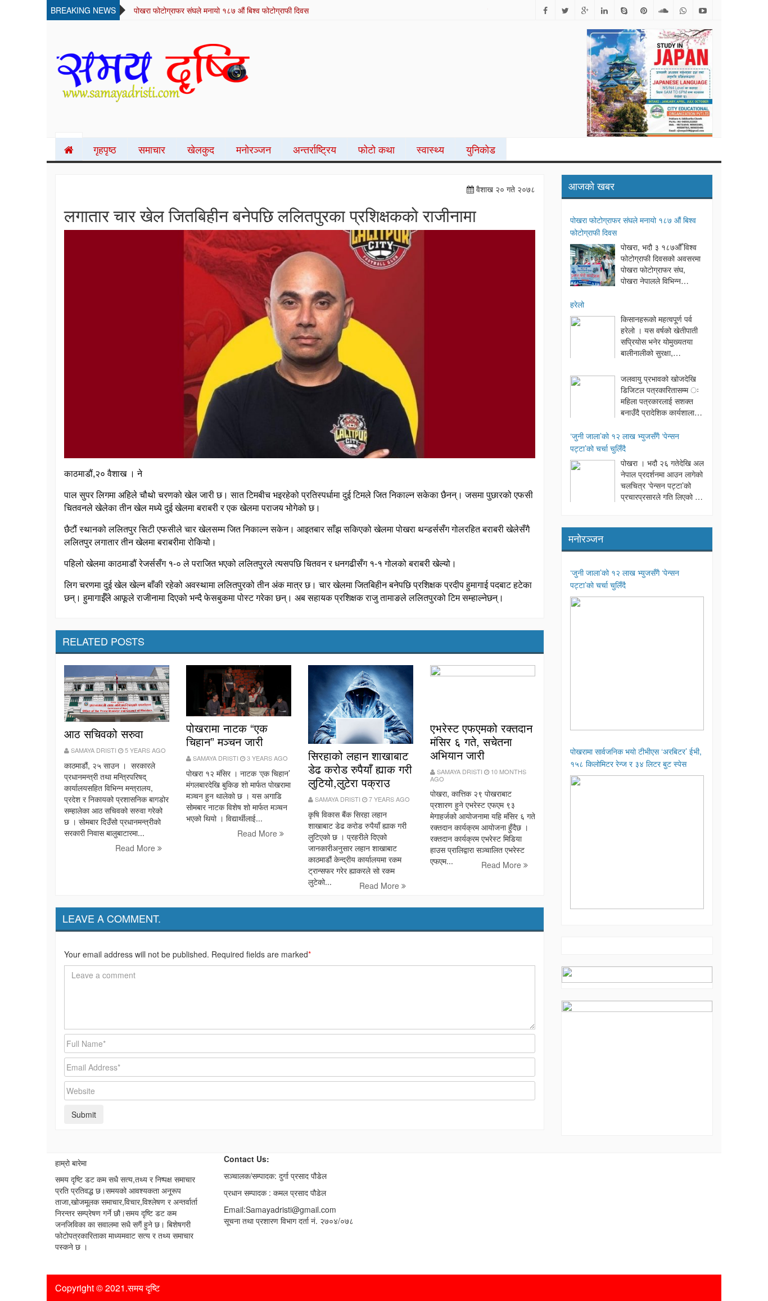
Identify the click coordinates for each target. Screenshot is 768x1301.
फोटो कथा (376, 149)
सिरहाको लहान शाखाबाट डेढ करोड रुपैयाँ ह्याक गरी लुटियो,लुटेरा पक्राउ (360, 768)
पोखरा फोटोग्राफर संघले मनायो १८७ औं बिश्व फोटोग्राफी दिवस (221, 10)
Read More (136, 847)
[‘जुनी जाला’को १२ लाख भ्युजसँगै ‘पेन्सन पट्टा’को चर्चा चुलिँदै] (592, 482)
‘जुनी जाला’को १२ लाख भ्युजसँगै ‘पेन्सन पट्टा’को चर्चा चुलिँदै (624, 442)
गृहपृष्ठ (104, 149)
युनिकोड (480, 149)
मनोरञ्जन (253, 149)
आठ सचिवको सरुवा (103, 733)
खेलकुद (200, 149)
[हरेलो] (592, 338)
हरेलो (577, 304)
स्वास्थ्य (430, 149)
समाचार (151, 149)
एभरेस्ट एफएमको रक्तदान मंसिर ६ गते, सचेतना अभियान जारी (481, 741)
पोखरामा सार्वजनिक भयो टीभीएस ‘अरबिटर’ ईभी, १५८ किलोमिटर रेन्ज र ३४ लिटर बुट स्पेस (636, 757)
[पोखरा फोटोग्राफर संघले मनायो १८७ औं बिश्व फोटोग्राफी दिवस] (592, 266)
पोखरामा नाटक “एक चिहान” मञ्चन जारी (227, 734)
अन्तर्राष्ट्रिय (314, 149)
